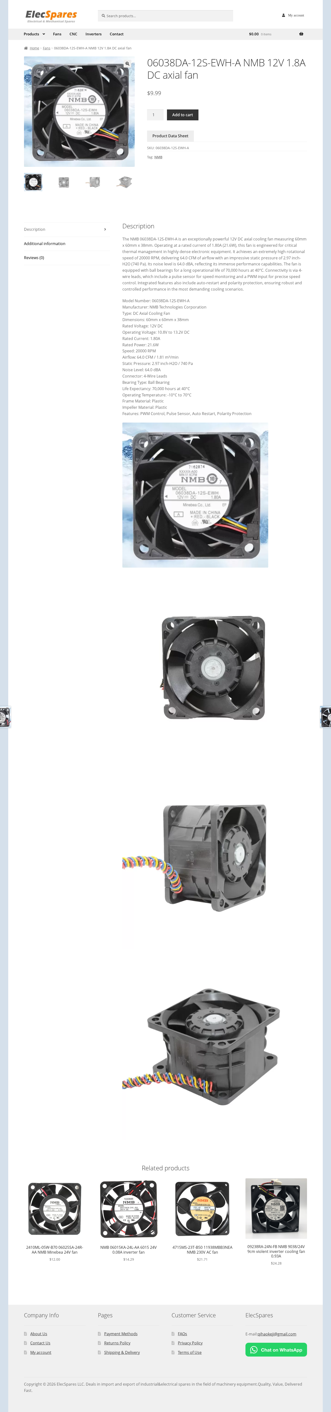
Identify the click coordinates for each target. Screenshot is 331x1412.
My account (296, 15)
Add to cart (182, 114)
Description (34, 229)
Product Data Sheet (170, 136)
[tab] (67, 230)
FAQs (182, 1333)
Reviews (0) (34, 257)
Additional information (44, 243)
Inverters (94, 33)
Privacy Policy (190, 1343)
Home (34, 48)
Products (31, 33)
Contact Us (40, 1343)
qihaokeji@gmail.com (277, 1334)
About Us (38, 1333)
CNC (73, 33)
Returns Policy (117, 1343)
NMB (158, 157)
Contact (117, 33)
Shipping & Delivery (122, 1352)
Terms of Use (190, 1352)
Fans (57, 33)
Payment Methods (121, 1333)
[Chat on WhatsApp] (276, 1350)
